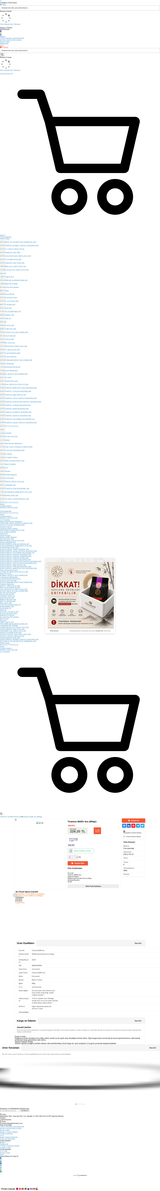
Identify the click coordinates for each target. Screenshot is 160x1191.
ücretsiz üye (99, 631)
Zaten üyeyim (54, 631)
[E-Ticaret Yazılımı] (80, 1176)
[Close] (115, 558)
